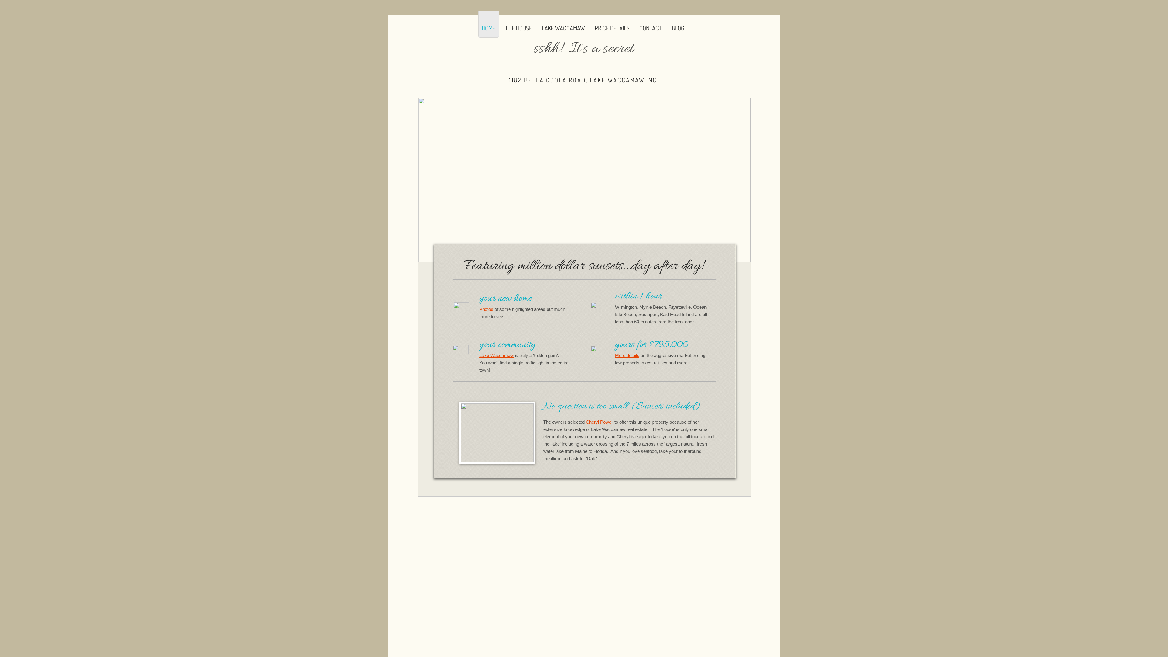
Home (488, 28)
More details (627, 355)
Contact (650, 28)
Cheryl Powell (599, 422)
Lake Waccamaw (563, 28)
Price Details (612, 28)
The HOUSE (518, 28)
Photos (486, 309)
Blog (678, 28)
